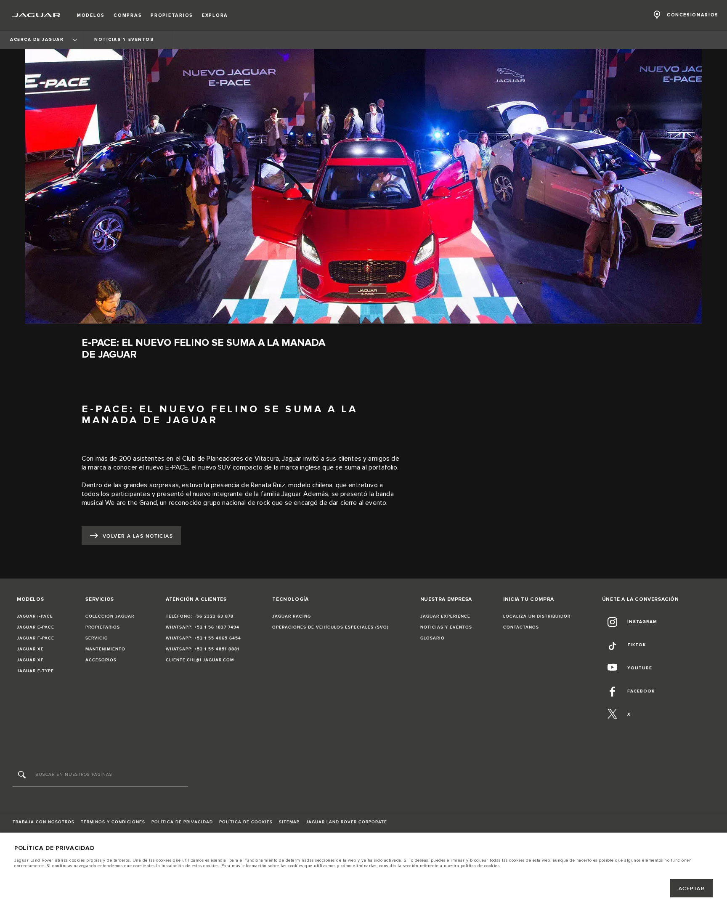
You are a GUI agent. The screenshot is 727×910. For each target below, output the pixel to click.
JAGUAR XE (30, 649)
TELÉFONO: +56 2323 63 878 (199, 616)
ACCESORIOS (101, 660)
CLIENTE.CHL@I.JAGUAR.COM (200, 660)
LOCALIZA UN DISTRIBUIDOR (536, 616)
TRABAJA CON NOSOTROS (43, 822)
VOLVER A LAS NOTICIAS (138, 536)
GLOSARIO (432, 638)
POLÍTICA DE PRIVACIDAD (182, 822)
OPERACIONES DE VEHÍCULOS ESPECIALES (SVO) (330, 627)
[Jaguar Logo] (36, 15)
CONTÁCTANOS (521, 627)
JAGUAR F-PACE (35, 638)
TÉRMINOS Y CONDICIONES (113, 822)
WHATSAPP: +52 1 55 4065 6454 (203, 638)
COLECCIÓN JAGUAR (109, 616)
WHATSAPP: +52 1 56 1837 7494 (202, 627)
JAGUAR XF (30, 660)
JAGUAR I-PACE (35, 616)
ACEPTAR (692, 889)
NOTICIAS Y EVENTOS (446, 627)
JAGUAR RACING (291, 616)
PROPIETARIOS (102, 627)
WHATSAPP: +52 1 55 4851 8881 (202, 649)
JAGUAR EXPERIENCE (445, 616)
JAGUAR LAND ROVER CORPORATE (346, 822)
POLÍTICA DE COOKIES (246, 822)
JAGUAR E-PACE (35, 627)
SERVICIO (96, 638)
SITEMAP (289, 822)
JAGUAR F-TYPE (35, 671)
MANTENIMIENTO (105, 649)
